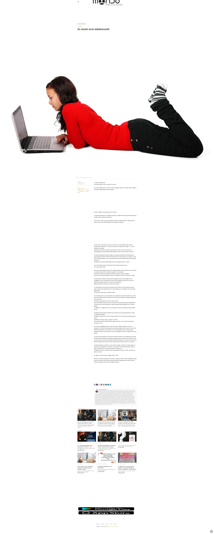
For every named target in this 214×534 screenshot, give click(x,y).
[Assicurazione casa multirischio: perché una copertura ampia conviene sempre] (107, 415)
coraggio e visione (80, 188)
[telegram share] (110, 384)
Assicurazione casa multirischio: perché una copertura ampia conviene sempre (85, 468)
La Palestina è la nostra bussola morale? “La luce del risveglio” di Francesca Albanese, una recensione (127, 468)
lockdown (88, 189)
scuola (78, 192)
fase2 (84, 189)
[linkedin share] (103, 384)
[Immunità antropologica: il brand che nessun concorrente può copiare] (86, 415)
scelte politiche (81, 191)
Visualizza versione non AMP (112, 526)
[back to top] (211, 531)
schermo (87, 191)
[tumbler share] (108, 384)
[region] (107, 12)
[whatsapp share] (106, 384)
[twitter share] (97, 384)
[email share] (99, 384)
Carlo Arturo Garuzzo (103, 389)
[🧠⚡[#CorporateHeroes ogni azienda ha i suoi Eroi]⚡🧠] (86, 437)
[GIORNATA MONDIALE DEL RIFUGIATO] (107, 458)
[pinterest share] (101, 384)
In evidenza (79, 26)
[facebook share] (94, 384)
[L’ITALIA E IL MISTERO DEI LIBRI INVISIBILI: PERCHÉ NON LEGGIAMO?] (127, 415)
